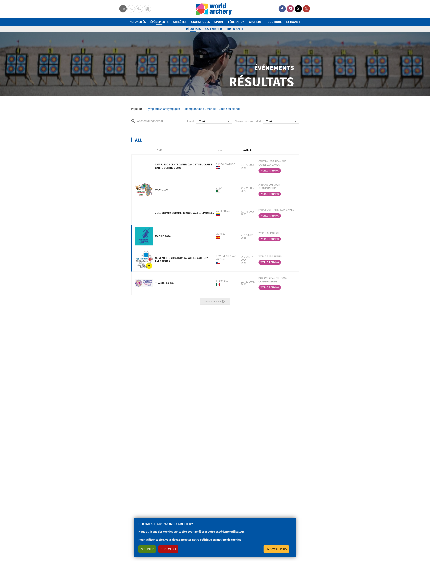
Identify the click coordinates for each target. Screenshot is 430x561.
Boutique (275, 22)
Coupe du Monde (229, 109)
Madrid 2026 (162, 236)
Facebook (282, 8)
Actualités (138, 22)
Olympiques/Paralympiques (163, 109)
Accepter (147, 549)
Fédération (236, 22)
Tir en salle (235, 29)
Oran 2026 (161, 189)
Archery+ (256, 22)
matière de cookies (228, 539)
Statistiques (200, 22)
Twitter (298, 8)
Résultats (193, 29)
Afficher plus (213, 301)
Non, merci (168, 549)
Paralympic (139, 8)
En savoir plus (276, 549)
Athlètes (179, 22)
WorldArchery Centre (147, 8)
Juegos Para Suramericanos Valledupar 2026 (184, 213)
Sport (218, 22)
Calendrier (213, 29)
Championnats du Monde (200, 109)
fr (123, 9)
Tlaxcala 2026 (164, 283)
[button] (184, 150)
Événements (159, 22)
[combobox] (214, 122)
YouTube (306, 8)
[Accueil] (214, 8)
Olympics (131, 8)
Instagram (290, 8)
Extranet (293, 22)
